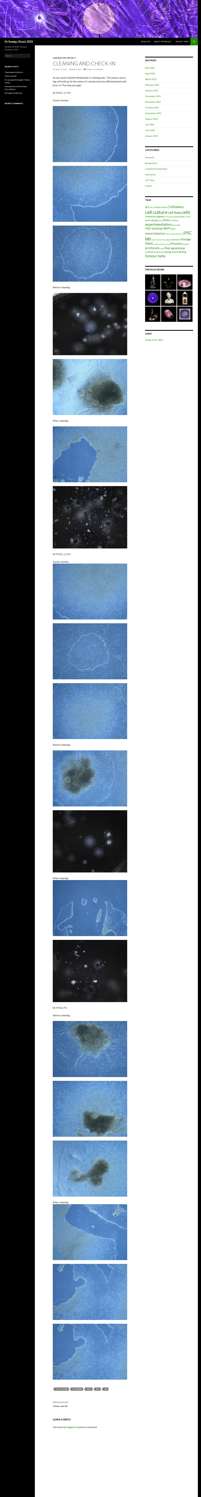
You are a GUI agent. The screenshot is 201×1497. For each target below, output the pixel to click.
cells (88, 1389)
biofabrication (160, 207)
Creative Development (156, 168)
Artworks (149, 157)
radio (162, 248)
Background (151, 163)
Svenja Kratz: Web (154, 339)
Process (176, 243)
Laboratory (59, 58)
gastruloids (176, 225)
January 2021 (151, 136)
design (154, 220)
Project (71, 58)
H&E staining (153, 228)
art (147, 207)
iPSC (98, 1389)
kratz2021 (76, 69)
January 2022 (151, 90)
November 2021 (153, 101)
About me (145, 41)
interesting (170, 234)
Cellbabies (77, 1389)
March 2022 (151, 79)
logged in (71, 1426)
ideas (173, 228)
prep (168, 244)
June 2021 (150, 130)
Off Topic (150, 180)
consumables (179, 216)
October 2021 (152, 107)
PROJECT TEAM (182, 41)
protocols (152, 248)
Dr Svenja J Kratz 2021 (19, 41)
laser (153, 240)
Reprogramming (175, 248)
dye (160, 220)
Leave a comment (94, 69)
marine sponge (165, 240)
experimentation (158, 224)
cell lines (174, 212)
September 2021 (153, 113)
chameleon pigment (155, 216)
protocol (186, 244)
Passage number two (13, 93)
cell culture (61, 1389)
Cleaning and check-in (14, 72)
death (147, 220)
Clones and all (61, 1404)
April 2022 (150, 73)
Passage (186, 239)
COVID (187, 217)
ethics (166, 220)
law (157, 240)
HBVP (166, 228)
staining (167, 251)
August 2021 (151, 119)
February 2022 (152, 84)
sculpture (158, 252)
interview (179, 234)
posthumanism (160, 244)
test (174, 251)
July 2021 (149, 124)
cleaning (168, 217)
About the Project (163, 41)
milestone (175, 239)
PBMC (149, 243)
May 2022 (150, 67)
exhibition (175, 220)
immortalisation (155, 233)
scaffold (149, 251)
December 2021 (153, 96)
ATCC (152, 207)
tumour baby (155, 256)
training (181, 251)
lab (105, 1389)
